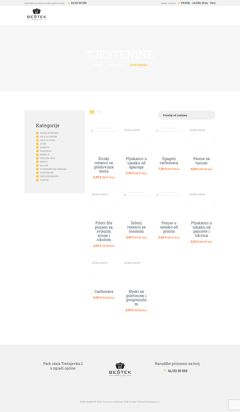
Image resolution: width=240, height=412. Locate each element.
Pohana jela (47, 158)
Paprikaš (45, 151)
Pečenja (45, 154)
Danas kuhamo (49, 133)
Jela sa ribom (48, 136)
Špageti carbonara (169, 161)
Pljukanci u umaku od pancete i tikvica (201, 229)
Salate (44, 165)
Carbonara (103, 291)
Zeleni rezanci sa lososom (136, 227)
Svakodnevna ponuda (53, 169)
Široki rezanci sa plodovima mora (104, 165)
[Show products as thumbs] (92, 112)
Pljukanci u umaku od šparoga (136, 163)
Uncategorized (49, 176)
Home (97, 65)
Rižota (44, 161)
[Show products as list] (98, 112)
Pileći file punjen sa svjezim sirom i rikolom (104, 231)
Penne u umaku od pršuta (169, 227)
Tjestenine (46, 172)
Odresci (44, 147)
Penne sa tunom (201, 161)
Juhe (43, 143)
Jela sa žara (47, 140)
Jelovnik (115, 65)
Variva (44, 180)
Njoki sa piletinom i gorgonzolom (136, 297)
